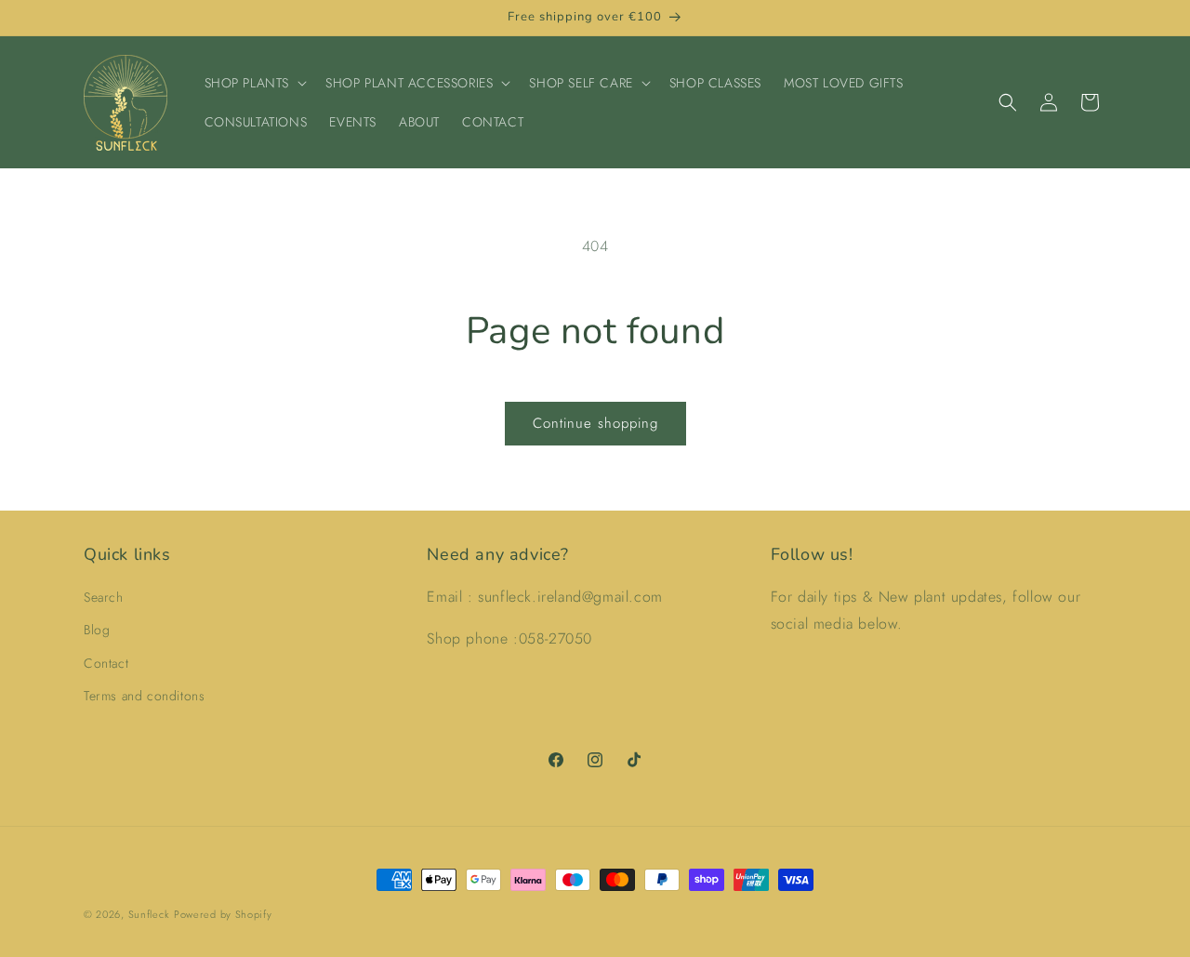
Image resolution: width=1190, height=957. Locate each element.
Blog (97, 629)
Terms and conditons (144, 695)
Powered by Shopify (223, 914)
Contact (106, 663)
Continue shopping (595, 423)
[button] (254, 82)
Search (104, 597)
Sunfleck (149, 914)
